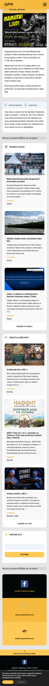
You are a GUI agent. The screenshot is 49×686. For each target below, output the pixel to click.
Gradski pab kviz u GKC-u (17, 369)
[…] (23, 197)
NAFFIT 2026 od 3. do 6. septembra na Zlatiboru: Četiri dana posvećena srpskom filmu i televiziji (24, 435)
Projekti (29, 668)
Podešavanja (21, 682)
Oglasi (9, 204)
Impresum (15, 668)
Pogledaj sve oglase (24, 326)
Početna (13, 10)
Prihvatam (8, 682)
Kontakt (35, 668)
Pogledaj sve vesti (24, 523)
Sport (16, 516)
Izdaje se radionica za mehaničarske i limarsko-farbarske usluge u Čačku (22, 295)
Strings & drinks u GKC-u (17, 493)
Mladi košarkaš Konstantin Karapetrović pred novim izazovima (23, 180)
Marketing (22, 668)
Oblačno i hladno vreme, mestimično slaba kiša (24, 239)
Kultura (21, 10)
